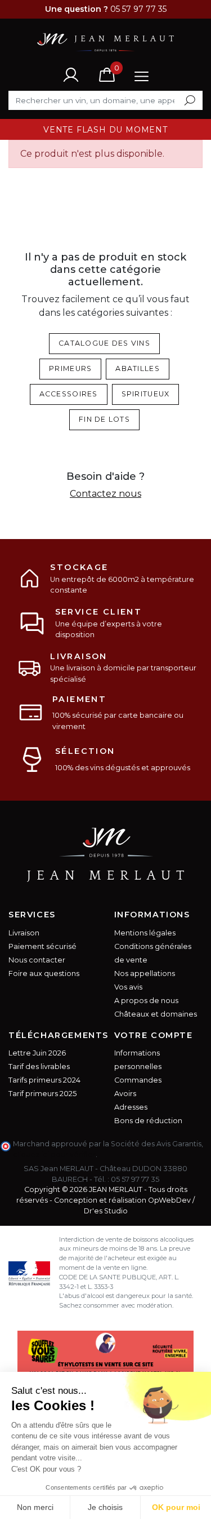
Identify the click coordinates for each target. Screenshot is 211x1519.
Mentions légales (145, 933)
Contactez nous (105, 493)
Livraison (23, 933)
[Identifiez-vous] (71, 74)
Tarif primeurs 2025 (42, 1093)
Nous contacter (36, 960)
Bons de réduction (148, 1120)
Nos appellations (144, 973)
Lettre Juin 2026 (37, 1053)
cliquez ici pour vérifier (54, 1154)
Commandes (137, 1080)
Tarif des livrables (39, 1066)
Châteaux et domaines (155, 1014)
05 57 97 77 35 (135, 1179)
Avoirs (125, 1093)
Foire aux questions (43, 973)
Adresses (130, 1107)
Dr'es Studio (106, 1211)
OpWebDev (169, 1200)
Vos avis (128, 987)
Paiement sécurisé (42, 946)
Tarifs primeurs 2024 (44, 1080)
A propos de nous (146, 1000)
